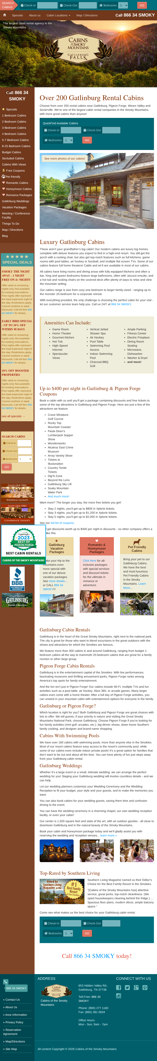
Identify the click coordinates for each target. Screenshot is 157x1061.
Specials (17, 15)
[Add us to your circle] (136, 987)
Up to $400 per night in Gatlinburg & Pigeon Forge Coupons (90, 391)
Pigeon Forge (117, 105)
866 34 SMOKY (121, 304)
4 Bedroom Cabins (14, 133)
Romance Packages (18, 195)
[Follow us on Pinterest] (144, 987)
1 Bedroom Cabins (14, 115)
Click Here (89, 560)
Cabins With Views (14, 164)
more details (57, 581)
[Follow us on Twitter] (127, 987)
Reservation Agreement (12, 1032)
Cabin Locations (57, 15)
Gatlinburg (100, 105)
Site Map (11, 1049)
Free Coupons (15, 170)
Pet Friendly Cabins (137, 548)
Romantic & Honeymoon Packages (97, 548)
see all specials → (13, 416)
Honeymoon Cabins (18, 189)
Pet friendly (13, 176)
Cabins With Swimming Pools (69, 735)
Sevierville (46, 109)
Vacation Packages (14, 207)
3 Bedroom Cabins (14, 127)
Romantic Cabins (16, 182)
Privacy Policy (14, 1022)
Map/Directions (15, 1041)
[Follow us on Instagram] (118, 996)
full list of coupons (62, 522)
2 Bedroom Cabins (14, 121)
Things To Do (10, 223)
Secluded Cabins (13, 158)
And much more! (58, 496)
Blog (5, 235)
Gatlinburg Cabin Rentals (65, 629)
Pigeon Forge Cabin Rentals (67, 665)
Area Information (16, 1014)
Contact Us (13, 999)
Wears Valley (136, 105)
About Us (11, 1007)
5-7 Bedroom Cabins (15, 140)
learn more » (108, 835)
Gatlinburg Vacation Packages (56, 548)
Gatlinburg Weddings (61, 765)
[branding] (78, 48)
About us (34, 15)
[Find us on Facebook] (118, 987)
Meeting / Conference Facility (16, 215)
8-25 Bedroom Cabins (16, 146)
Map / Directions (87, 15)
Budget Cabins (11, 152)
